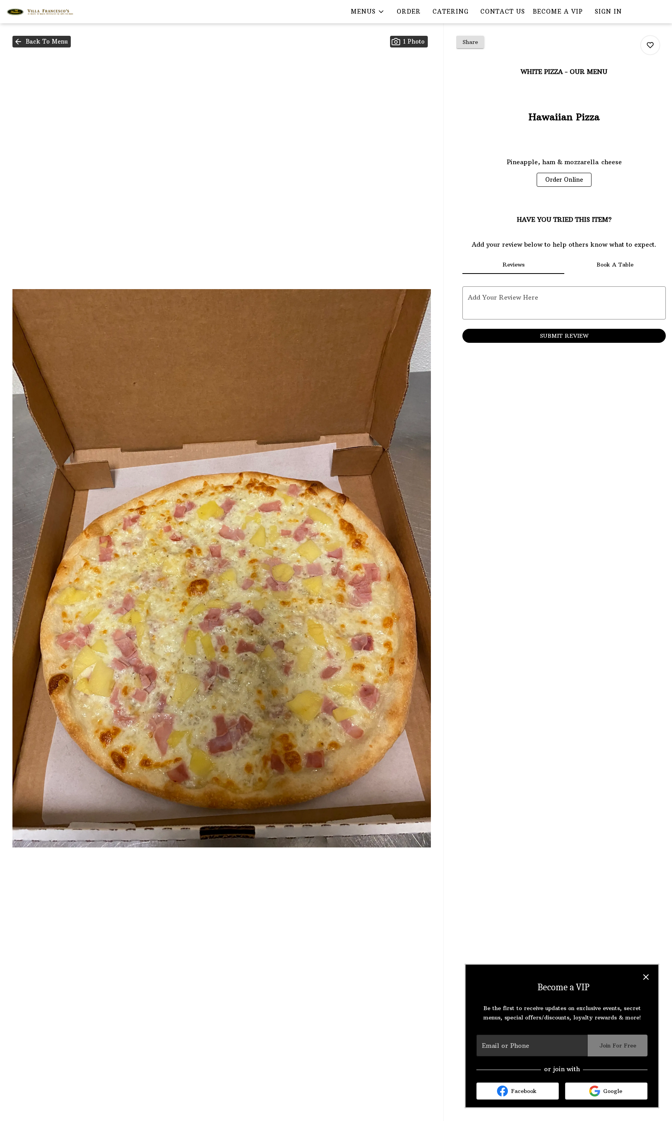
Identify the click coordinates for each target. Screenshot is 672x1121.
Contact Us (502, 11)
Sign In (608, 11)
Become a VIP (558, 11)
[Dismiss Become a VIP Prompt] (646, 977)
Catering (450, 11)
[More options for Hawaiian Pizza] (650, 45)
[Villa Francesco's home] (41, 11)
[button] (368, 11)
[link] (564, 180)
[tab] (513, 264)
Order (409, 11)
